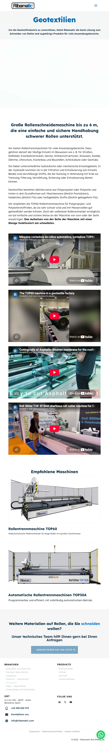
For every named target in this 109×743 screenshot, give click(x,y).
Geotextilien (11, 683)
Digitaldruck (11, 676)
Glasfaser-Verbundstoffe (17, 672)
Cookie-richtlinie (72, 731)
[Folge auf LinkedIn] (59, 702)
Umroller (62, 672)
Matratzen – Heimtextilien (17, 679)
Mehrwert (63, 676)
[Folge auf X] (65, 702)
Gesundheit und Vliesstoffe (18, 669)
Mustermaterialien (67, 679)
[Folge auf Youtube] (71, 702)
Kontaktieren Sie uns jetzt (54, 649)
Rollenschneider (66, 669)
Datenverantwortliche (52, 731)
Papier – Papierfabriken (16, 686)
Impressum (34, 731)
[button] (101, 734)
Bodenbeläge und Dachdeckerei (20, 690)
